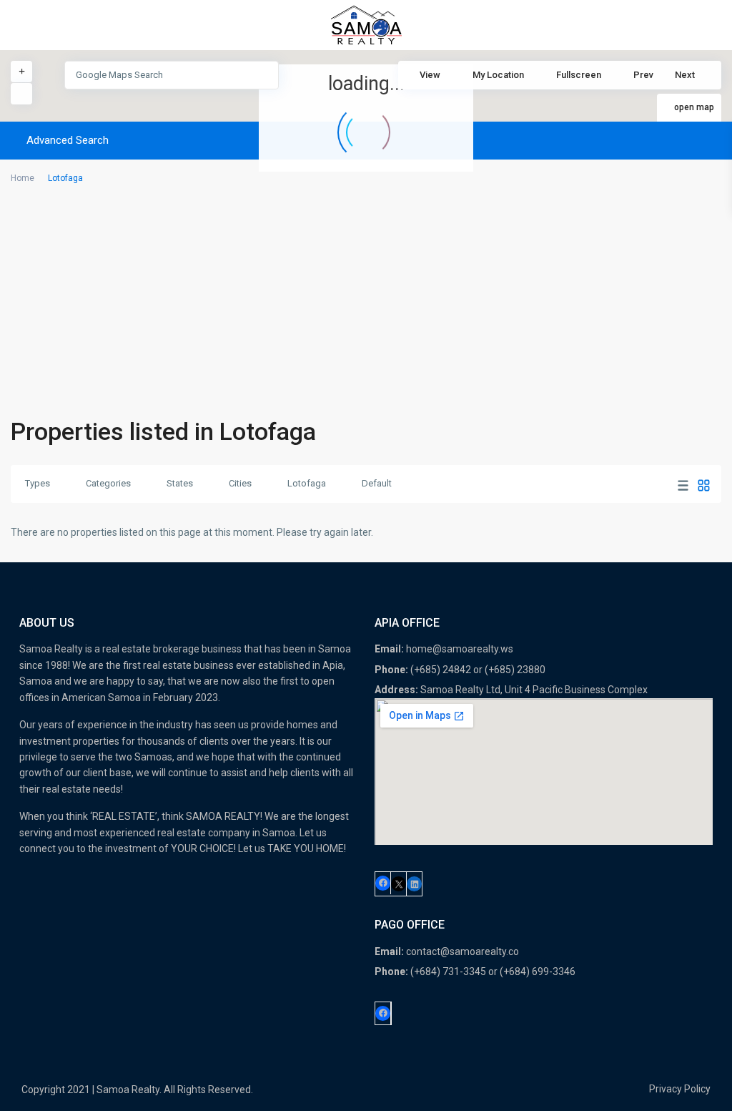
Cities (240, 483)
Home (22, 178)
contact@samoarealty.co (462, 951)
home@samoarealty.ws (459, 649)
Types (37, 483)
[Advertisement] (366, 305)
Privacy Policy (680, 1089)
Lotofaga (306, 483)
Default (377, 483)
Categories (108, 483)
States (180, 483)
